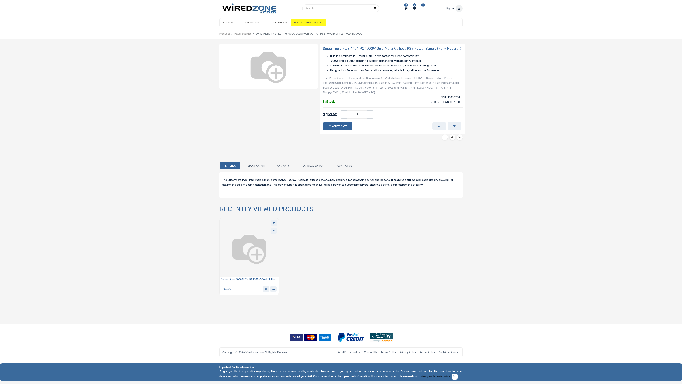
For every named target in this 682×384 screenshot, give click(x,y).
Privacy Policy (408, 352)
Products (224, 33)
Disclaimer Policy (448, 352)
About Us (355, 352)
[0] (406, 8)
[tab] (230, 165)
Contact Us (370, 352)
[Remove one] (344, 114)
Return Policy (427, 352)
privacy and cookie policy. (435, 376)
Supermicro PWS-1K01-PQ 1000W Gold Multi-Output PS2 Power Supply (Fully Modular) (248, 279)
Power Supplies (242, 33)
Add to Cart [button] (339, 126)
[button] (454, 126)
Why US (342, 352)
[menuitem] (308, 23)
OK (454, 376)
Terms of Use (388, 352)
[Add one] (370, 114)
